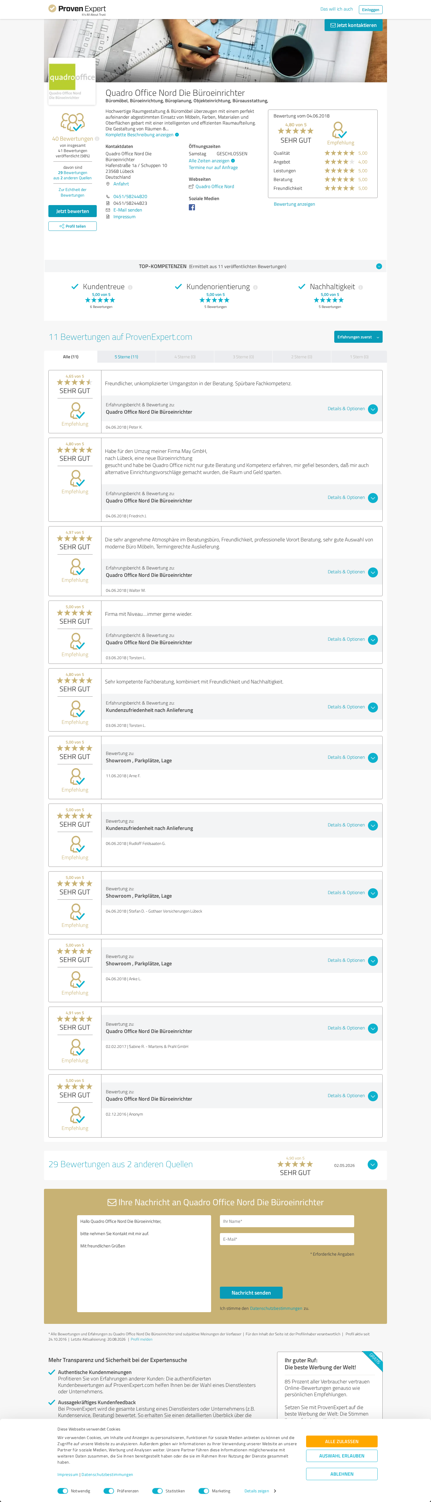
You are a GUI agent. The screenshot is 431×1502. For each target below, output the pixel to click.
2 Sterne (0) (301, 357)
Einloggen (370, 9)
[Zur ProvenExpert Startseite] (77, 11)
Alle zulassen (342, 1441)
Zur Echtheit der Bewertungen (72, 192)
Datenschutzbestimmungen (107, 1474)
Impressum (68, 1474)
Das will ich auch (336, 9)
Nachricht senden (251, 1292)
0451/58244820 (130, 196)
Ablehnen (342, 1474)
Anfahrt (121, 183)
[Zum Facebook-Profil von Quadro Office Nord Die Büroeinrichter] (193, 210)
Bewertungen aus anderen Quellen (72, 175)
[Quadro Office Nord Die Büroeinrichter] (72, 81)
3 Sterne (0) (243, 357)
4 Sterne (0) (185, 357)
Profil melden (141, 1339)
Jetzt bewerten (72, 211)
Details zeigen (257, 1491)
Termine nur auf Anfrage (213, 167)
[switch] (108, 1491)
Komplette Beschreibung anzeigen (140, 134)
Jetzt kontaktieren (356, 25)
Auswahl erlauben (341, 1455)
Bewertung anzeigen (294, 204)
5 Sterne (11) (126, 357)
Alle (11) (70, 356)
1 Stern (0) (359, 357)
